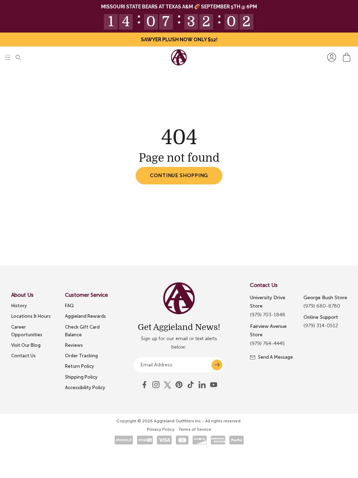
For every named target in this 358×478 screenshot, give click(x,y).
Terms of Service (195, 429)
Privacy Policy (160, 429)
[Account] (331, 57)
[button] (7, 57)
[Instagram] (155, 385)
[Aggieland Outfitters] (179, 57)
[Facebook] (144, 385)
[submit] (217, 364)
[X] (167, 384)
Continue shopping (179, 175)
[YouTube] (179, 385)
